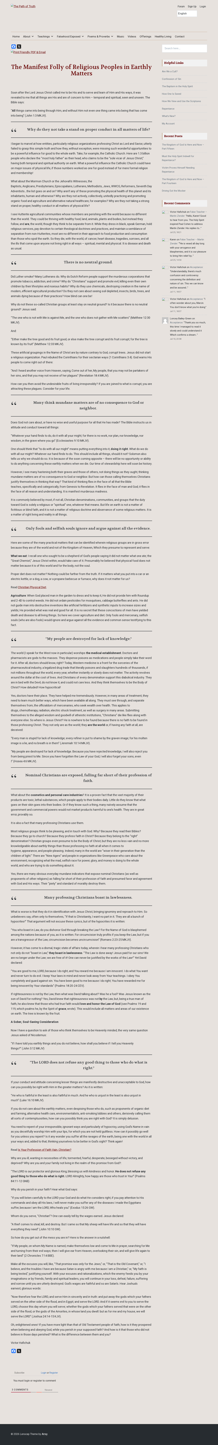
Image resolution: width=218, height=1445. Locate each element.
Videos (132, 36)
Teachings (44, 36)
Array (44, 1434)
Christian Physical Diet (32, 587)
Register (53, 1372)
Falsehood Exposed (68, 36)
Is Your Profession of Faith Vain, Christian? (44, 1149)
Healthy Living (163, 36)
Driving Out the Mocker (174, 190)
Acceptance (196, 267)
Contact (179, 36)
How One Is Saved (171, 93)
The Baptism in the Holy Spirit (177, 86)
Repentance (168, 108)
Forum (181, 6)
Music (120, 36)
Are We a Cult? (170, 71)
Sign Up (192, 6)
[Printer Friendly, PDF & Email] (28, 52)
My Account (168, 123)
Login (203, 6)
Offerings (145, 36)
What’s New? (169, 116)
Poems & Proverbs (99, 36)
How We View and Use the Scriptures (181, 101)
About (26, 36)
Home (16, 36)
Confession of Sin (171, 79)
